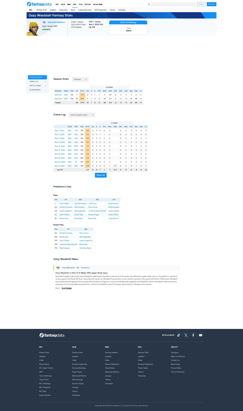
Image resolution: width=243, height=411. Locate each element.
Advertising (175, 364)
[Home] (39, 4)
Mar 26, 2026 (60, 162)
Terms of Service (177, 372)
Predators (85, 268)
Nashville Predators (56, 22)
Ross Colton (92, 207)
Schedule (121, 10)
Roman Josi (64, 218)
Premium (211, 4)
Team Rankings (45, 376)
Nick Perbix (79, 218)
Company (175, 352)
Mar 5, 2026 (59, 134)
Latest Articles (44, 395)
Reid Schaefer (113, 207)
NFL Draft (42, 391)
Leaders (53, 10)
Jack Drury (92, 203)
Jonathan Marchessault (97, 211)
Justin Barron (113, 218)
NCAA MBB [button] (98, 4)
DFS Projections (100, 10)
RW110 (128, 31)
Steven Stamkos (66, 207)
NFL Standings (44, 384)
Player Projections (112, 364)
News (73, 10)
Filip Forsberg (79, 207)
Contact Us (175, 360)
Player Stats (44, 352)
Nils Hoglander (80, 211)
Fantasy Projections (79, 364)
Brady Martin (113, 203)
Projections (63, 10)
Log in (201, 4)
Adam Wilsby (64, 215)
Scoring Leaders (111, 352)
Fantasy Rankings (79, 368)
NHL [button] (75, 4)
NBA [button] (69, 4)
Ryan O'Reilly (64, 203)
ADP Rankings (77, 380)
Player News (44, 364)
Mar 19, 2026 (60, 154)
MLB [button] (63, 4)
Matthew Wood (80, 203)
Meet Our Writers (178, 356)
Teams (112, 10)
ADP (41, 372)
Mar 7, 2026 (59, 138)
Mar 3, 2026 (59, 130)
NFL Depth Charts (46, 368)
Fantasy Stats (42, 10)
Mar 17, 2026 (60, 150)
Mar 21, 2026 (60, 158)
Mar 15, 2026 (60, 146)
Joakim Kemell (113, 211)
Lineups (75, 387)
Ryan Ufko (92, 218)
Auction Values (78, 384)
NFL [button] (57, 4)
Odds (41, 360)
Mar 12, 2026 (60, 142)
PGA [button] (81, 4)
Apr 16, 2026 (59, 166)
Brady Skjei (79, 215)
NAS (66, 95)
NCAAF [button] (88, 4)
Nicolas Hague (93, 215)
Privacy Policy (176, 368)
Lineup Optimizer (85, 10)
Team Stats (44, 380)
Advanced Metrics (79, 376)
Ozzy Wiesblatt (68, 268)
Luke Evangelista (66, 211)
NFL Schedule (44, 387)
